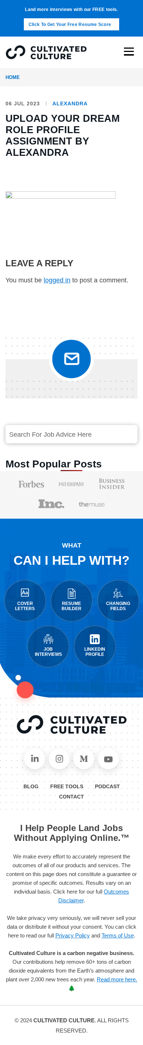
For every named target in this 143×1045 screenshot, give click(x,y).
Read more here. (117, 979)
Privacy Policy (72, 935)
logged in (57, 280)
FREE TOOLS (66, 786)
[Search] (124, 434)
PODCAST (107, 786)
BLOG (30, 786)
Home (13, 77)
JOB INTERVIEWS (48, 652)
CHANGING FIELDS (118, 606)
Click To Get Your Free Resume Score (70, 24)
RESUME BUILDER (71, 606)
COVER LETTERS (25, 606)
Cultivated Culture (71, 724)
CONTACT (71, 797)
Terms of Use (118, 935)
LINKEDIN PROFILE (94, 652)
